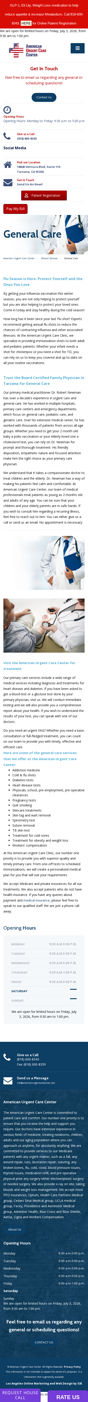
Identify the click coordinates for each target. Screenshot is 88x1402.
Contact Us (44, 97)
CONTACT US (44, 1342)
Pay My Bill (15, 208)
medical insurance (36, 900)
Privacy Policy (72, 1366)
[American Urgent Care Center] (27, 50)
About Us (14, 1229)
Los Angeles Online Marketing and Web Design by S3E (44, 1383)
